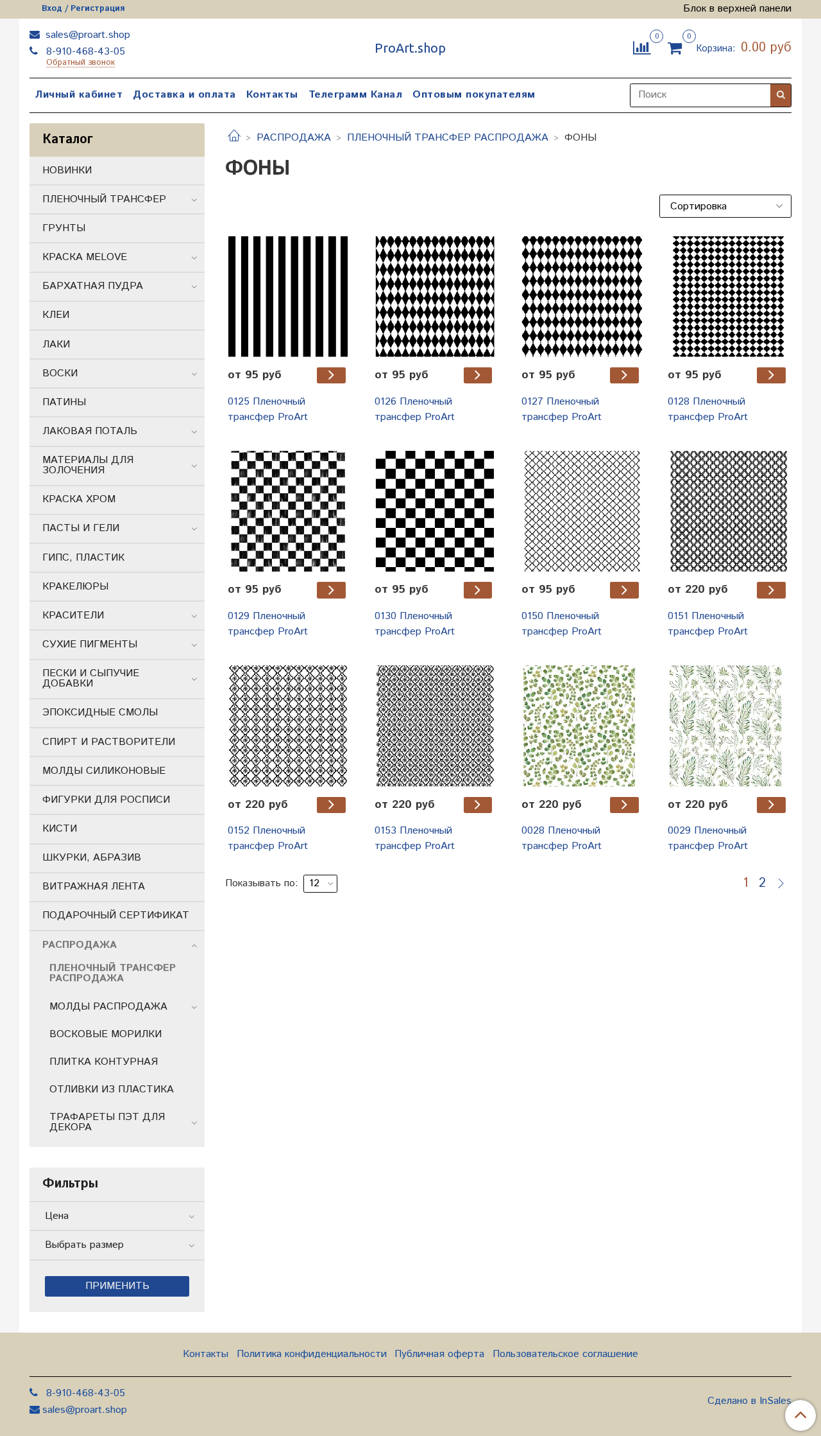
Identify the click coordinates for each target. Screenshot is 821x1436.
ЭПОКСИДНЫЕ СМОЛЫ (100, 712)
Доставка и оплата (184, 94)
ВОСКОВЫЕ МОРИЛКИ (105, 1034)
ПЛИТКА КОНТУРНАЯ (103, 1062)
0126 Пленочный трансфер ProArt (415, 409)
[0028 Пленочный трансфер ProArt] (582, 726)
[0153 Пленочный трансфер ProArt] (435, 726)
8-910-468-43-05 (84, 51)
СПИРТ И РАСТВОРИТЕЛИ (108, 742)
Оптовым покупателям (474, 94)
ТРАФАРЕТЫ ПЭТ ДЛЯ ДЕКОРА (107, 1122)
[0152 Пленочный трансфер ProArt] (288, 726)
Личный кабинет (79, 94)
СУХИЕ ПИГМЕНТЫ (89, 644)
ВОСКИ (60, 373)
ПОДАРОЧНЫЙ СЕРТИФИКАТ (115, 915)
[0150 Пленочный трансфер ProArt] (582, 511)
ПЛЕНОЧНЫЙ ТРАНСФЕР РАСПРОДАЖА (447, 137)
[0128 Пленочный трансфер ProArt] (728, 296)
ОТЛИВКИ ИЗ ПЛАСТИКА (111, 1089)
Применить (117, 1286)
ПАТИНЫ (64, 402)
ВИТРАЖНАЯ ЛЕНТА (93, 886)
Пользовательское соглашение (565, 1354)
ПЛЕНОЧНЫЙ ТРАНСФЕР (104, 199)
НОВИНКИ (67, 170)
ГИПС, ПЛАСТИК (83, 557)
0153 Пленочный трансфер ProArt (415, 838)
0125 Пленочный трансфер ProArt (268, 409)
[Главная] (234, 137)
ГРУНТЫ (63, 228)
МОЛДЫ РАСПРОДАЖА (108, 1006)
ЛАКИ (56, 344)
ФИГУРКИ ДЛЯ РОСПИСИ (106, 799)
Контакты (272, 94)
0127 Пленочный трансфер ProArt (561, 409)
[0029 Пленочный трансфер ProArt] (728, 726)
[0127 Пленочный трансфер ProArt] (582, 296)
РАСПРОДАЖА (294, 137)
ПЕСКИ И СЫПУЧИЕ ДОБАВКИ (90, 678)
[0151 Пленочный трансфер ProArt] (728, 511)
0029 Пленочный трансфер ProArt (708, 838)
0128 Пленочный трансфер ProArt (708, 409)
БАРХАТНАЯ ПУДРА (92, 286)
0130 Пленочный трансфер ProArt (415, 624)
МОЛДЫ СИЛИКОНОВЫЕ (103, 771)
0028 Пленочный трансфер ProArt (561, 838)
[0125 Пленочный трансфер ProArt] (288, 296)
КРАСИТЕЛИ (73, 615)
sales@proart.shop (86, 35)
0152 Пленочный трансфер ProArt (268, 838)
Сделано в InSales (749, 1401)
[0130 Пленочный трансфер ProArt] (435, 511)
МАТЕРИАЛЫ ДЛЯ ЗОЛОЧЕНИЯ (87, 465)
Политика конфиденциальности (312, 1354)
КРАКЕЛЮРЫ (75, 586)
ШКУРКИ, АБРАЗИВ (91, 857)
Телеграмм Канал (356, 94)
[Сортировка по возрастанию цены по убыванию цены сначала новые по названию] (725, 206)
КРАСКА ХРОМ (78, 499)
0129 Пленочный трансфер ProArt (268, 624)
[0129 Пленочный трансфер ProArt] (288, 511)
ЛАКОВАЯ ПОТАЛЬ (89, 431)
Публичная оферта (439, 1354)
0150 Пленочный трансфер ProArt (561, 624)
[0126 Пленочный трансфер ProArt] (435, 296)
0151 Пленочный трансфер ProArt (708, 624)
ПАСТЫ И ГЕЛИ (80, 528)
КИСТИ (59, 828)
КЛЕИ (55, 315)
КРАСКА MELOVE (84, 257)
